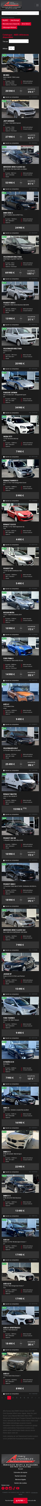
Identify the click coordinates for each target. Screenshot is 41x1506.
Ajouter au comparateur (12, 97)
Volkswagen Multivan (9, 27)
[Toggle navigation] (37, 5)
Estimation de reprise (20, 1472)
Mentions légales (20, 1479)
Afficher (5, 48)
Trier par (5, 41)
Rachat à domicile (20, 1476)
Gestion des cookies (20, 1483)
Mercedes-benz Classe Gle (11, 24)
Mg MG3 (5, 20)
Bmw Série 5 (26, 24)
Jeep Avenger (14, 20)
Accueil (20, 1469)
